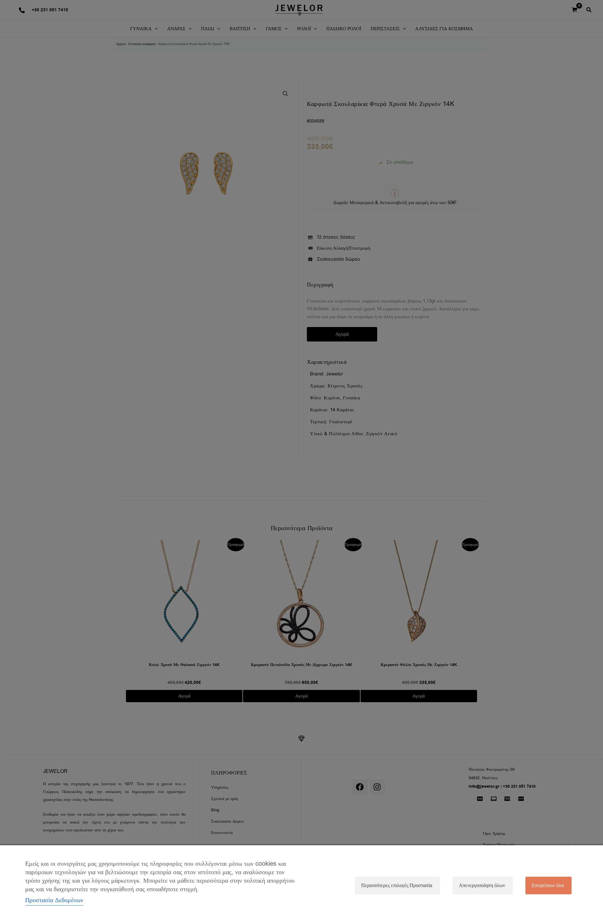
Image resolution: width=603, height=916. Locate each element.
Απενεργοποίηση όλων (482, 885)
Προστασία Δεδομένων (54, 900)
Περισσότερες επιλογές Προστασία (396, 885)
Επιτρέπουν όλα (548, 885)
